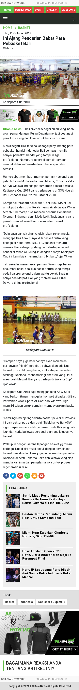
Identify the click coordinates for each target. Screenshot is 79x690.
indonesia (26, 601)
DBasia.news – (13, 129)
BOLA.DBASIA (43, 2)
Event (39, 9)
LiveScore (68, 9)
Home (7, 9)
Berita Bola (23, 9)
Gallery (52, 9)
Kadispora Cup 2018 (51, 601)
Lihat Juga (18, 488)
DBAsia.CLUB (59, 2)
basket (9, 601)
